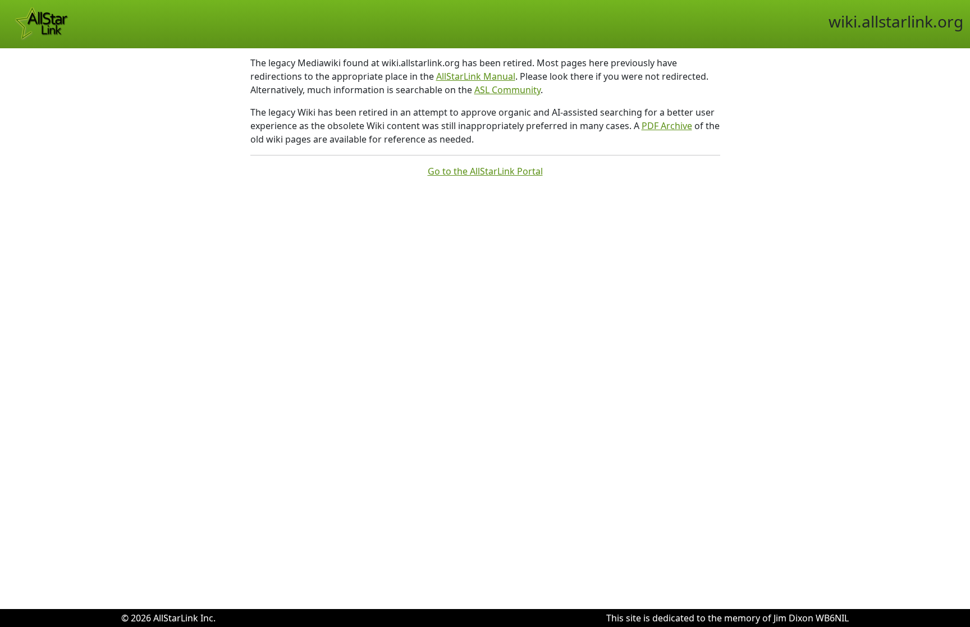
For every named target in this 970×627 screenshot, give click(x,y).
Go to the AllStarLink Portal (485, 171)
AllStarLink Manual (475, 76)
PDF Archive (667, 126)
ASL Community (507, 90)
